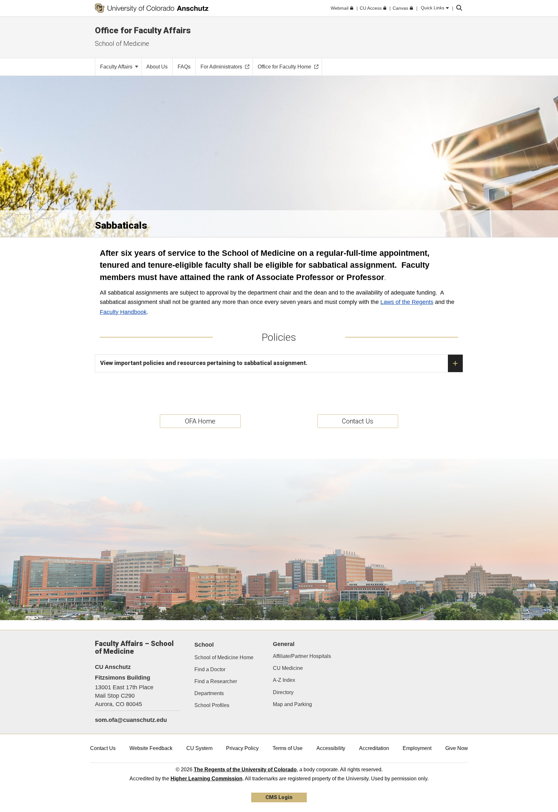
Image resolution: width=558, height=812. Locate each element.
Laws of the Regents (406, 302)
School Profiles (211, 705)
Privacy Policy (242, 748)
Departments (209, 693)
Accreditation (374, 748)
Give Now (456, 748)
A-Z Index (284, 680)
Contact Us (103, 748)
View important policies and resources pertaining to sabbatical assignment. (203, 362)
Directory (283, 692)
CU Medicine (288, 668)
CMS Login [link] (278, 797)
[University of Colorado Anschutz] (152, 8)
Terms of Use (288, 748)
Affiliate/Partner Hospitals (302, 656)
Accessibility (330, 748)
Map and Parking (292, 704)
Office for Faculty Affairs (143, 30)
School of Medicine (122, 43)
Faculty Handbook (123, 312)
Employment (417, 748)
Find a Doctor (209, 669)
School (204, 644)
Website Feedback (150, 748)
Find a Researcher (215, 681)
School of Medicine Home (223, 657)
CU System (199, 748)
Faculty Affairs (117, 66)
